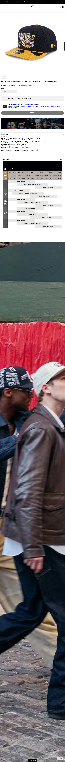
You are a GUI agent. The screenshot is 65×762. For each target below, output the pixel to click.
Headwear (37, 106)
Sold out (32, 112)
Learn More (28, 85)
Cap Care (56, 106)
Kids (33, 106)
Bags (52, 106)
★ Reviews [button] (32, 760)
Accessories (24, 106)
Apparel (48, 106)
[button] (32, 747)
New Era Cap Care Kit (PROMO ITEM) (22, 104)
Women (30, 106)
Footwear (43, 106)
